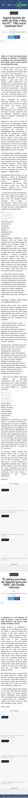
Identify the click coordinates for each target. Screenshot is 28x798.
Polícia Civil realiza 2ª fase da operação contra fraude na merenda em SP (14, 511)
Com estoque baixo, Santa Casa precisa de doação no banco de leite (12, 736)
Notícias (5, 490)
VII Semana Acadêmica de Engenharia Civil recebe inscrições (13, 783)
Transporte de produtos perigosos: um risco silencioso (13, 535)
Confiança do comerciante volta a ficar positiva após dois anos (14, 559)
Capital (4, 717)
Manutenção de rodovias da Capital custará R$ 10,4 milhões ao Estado (13, 756)
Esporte (14, 13)
